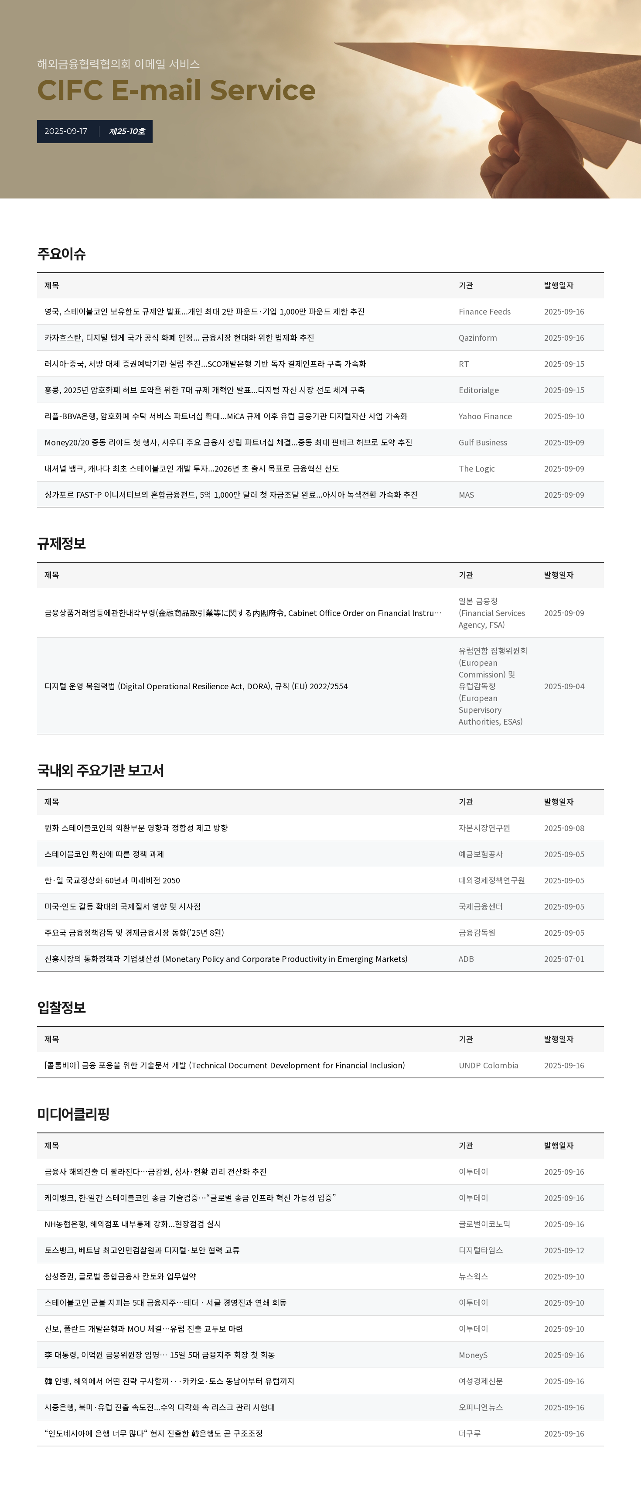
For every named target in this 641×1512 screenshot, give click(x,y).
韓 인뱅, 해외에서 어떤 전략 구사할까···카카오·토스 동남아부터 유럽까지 (169, 1380)
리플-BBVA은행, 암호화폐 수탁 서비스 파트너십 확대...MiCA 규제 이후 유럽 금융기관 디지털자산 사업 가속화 (226, 415)
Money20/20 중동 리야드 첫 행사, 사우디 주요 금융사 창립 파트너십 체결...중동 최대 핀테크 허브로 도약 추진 (228, 442)
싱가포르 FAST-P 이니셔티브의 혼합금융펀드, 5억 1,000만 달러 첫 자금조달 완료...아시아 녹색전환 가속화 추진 (231, 494)
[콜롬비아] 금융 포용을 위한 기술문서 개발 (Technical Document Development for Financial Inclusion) (224, 1065)
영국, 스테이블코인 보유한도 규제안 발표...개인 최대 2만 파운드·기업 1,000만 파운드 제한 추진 (204, 311)
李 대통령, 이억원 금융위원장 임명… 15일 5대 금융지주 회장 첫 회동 (159, 1354)
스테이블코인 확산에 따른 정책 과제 (104, 853)
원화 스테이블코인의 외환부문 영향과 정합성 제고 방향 (136, 827)
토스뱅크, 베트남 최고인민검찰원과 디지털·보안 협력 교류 (142, 1249)
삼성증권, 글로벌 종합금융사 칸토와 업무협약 (120, 1276)
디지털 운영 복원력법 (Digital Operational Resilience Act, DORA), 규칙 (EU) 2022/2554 (196, 685)
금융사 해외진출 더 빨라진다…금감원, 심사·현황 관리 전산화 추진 (155, 1171)
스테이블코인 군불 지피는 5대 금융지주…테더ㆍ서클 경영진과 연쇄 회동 (165, 1302)
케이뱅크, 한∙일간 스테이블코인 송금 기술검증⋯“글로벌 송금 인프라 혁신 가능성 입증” (190, 1197)
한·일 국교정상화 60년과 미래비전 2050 (112, 880)
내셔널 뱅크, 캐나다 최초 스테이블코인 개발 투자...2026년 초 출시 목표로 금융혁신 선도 (191, 468)
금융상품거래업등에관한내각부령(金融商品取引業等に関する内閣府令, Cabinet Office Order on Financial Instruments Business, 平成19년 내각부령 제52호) (242, 613)
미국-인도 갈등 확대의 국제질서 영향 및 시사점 (122, 906)
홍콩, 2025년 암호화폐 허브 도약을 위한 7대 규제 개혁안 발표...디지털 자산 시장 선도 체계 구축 (204, 389)
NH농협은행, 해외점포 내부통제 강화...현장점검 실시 (133, 1223)
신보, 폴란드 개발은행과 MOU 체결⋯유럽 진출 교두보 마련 (143, 1328)
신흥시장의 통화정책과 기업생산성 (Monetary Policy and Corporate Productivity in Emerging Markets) (226, 958)
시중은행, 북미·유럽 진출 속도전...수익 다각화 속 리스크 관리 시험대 (159, 1407)
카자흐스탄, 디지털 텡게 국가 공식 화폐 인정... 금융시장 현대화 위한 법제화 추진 (179, 337)
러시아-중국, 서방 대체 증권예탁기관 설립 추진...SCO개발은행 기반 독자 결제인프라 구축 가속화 (205, 363)
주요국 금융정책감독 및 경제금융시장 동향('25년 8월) (134, 932)
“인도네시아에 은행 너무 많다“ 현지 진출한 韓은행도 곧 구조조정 (153, 1433)
